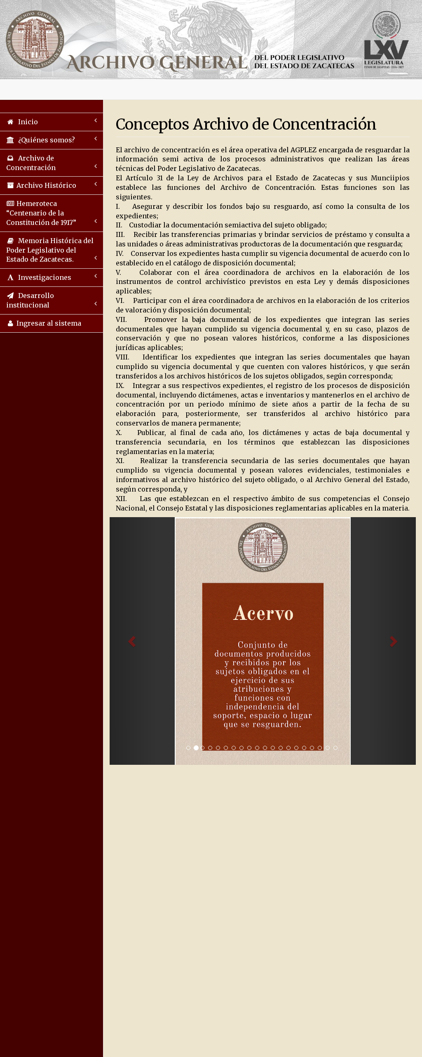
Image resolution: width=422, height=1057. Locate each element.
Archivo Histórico (45, 185)
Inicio (26, 122)
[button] (132, 641)
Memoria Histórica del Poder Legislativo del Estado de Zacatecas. (50, 250)
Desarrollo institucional (30, 300)
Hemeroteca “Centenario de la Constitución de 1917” (41, 213)
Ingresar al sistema (48, 323)
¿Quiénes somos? (45, 140)
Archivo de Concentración (31, 163)
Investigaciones (43, 277)
